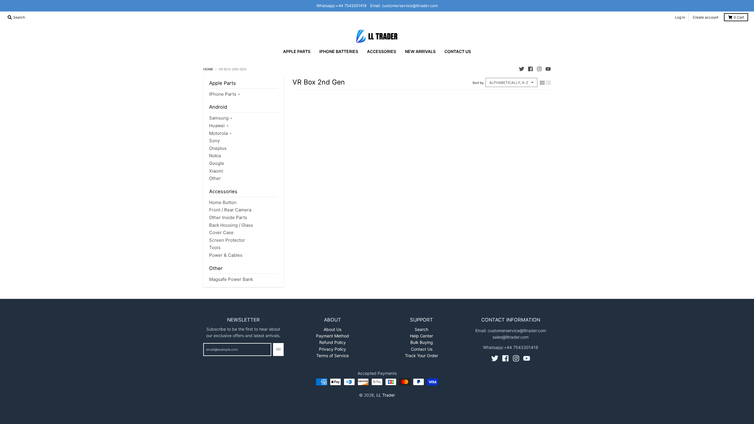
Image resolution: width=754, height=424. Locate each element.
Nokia (215, 155)
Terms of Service (332, 355)
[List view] (548, 83)
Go (278, 349)
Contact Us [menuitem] (457, 51)
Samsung (219, 118)
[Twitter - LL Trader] (521, 69)
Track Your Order (421, 355)
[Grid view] (542, 83)
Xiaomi (216, 171)
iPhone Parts (222, 94)
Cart (739, 17)
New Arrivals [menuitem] (420, 51)
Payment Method (332, 335)
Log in (680, 17)
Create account (705, 17)
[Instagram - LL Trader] (539, 69)
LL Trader (385, 395)
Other (215, 178)
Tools (215, 247)
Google (216, 163)
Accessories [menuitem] (381, 51)
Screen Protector (227, 240)
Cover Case (221, 232)
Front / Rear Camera (230, 210)
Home (208, 69)
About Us (332, 329)
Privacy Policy (332, 349)
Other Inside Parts (228, 217)
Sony (214, 140)
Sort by (478, 83)
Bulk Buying (421, 342)
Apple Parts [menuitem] (296, 51)
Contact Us (421, 349)
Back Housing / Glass (231, 225)
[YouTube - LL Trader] (548, 69)
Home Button (223, 202)
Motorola (218, 133)
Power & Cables (225, 255)
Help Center (421, 335)
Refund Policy (332, 342)
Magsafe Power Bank (231, 279)
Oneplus (217, 148)
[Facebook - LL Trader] (530, 69)
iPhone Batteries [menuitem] (338, 51)
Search (421, 329)
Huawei (217, 125)
